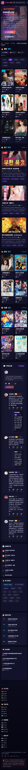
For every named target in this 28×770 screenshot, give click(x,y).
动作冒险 (5, 65)
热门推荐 (13, 43)
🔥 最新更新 (4, 693)
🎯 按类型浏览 (4, 729)
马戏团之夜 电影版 (9, 570)
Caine (20, 591)
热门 (8, 756)
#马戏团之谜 (5, 213)
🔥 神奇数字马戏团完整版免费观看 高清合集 (12, 653)
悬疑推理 (11, 601)
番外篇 (9, 594)
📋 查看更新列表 (9, 36)
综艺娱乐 (22, 59)
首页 (2, 43)
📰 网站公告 (4, 747)
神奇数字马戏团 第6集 (10, 550)
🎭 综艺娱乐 (4, 709)
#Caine (22, 213)
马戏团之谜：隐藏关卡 (10, 560)
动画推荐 (6, 588)
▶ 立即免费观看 (9, 32)
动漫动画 (16, 59)
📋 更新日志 (4, 725)
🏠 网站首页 (4, 691)
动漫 (11, 756)
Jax (9, 591)
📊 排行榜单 (4, 727)
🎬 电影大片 (4, 711)
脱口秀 (5, 601)
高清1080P (16, 594)
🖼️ (9, 383)
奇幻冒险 (5, 598)
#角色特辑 (14, 245)
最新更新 (7, 43)
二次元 (17, 601)
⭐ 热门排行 (20, 52)
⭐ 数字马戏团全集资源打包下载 (9, 658)
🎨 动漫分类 (4, 698)
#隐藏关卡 (11, 213)
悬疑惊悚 (5, 62)
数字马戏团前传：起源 (10, 565)
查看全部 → (3, 55)
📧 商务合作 (4, 740)
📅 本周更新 (12, 52)
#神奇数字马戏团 (6, 179)
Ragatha (15, 591)
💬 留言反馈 (4, 738)
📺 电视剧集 (4, 713)
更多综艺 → (24, 251)
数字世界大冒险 (8, 575)
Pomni (5, 591)
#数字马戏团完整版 (14, 179)
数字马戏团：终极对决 (10, 555)
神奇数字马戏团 (8, 584)
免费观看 (13, 588)
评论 (17, 756)
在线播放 (12, 598)
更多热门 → (24, 147)
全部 (10, 59)
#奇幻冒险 (5, 181)
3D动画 (17, 598)
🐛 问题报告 (4, 742)
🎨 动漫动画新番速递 (7, 668)
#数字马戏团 (20, 245)
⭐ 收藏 (10, 91)
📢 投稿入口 (4, 745)
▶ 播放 (4, 91)
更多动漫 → (24, 307)
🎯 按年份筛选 (4, 731)
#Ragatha (8, 245)
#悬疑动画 (17, 213)
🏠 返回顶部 (4, 722)
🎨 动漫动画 (4, 707)
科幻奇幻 (12, 62)
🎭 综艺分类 (4, 700)
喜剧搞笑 (18, 62)
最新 (5, 756)
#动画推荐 (22, 179)
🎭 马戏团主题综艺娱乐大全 (8, 663)
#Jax (3, 245)
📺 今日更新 (4, 52)
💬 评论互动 (4, 715)
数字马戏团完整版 (19, 584)
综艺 (4, 594)
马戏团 (19, 588)
